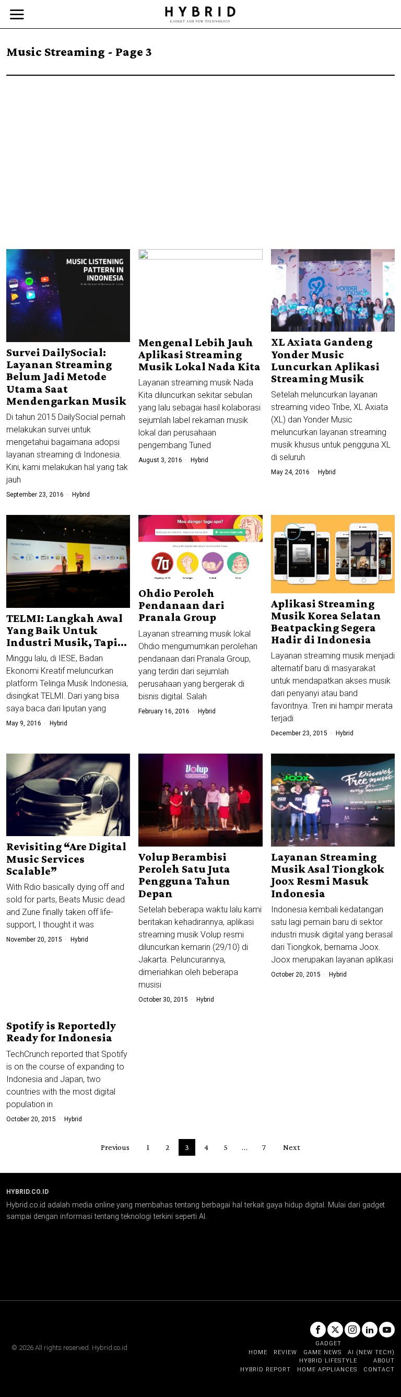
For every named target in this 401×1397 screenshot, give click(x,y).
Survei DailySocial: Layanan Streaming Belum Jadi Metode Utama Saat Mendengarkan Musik (66, 376)
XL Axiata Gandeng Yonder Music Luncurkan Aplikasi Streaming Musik (325, 360)
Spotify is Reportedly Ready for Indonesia (61, 1031)
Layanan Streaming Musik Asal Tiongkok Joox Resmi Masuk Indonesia (327, 875)
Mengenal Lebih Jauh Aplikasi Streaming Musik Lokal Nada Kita (199, 354)
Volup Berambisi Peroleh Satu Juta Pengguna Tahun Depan (184, 875)
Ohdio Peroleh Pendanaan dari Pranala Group (181, 605)
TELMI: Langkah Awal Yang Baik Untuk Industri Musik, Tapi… (66, 630)
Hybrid (81, 494)
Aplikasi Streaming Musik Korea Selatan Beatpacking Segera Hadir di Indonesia (326, 621)
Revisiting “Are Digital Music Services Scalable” (66, 858)
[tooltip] (318, 1329)
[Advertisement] (200, 154)
